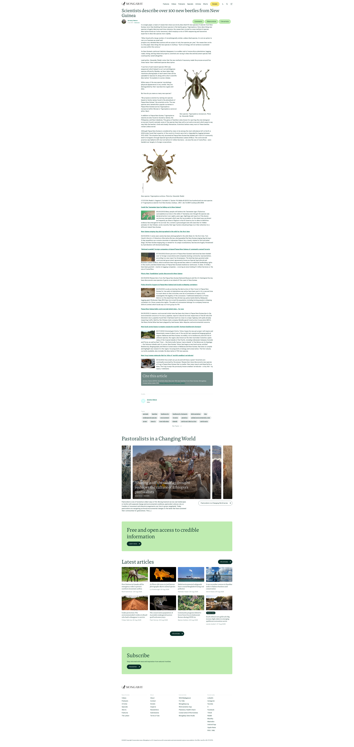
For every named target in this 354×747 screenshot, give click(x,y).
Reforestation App (185, 707)
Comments (198, 21)
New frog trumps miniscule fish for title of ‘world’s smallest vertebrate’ (167, 355)
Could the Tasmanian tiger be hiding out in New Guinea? (161, 207)
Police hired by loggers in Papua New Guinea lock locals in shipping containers (169, 285)
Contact (153, 701)
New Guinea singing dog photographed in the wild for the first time (165, 231)
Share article (211, 21)
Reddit (209, 716)
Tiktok (209, 713)
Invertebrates (164, 421)
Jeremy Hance (133, 20)
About (152, 698)
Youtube (210, 704)
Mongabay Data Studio (187, 716)
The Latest (125, 716)
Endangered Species (150, 418)
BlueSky (210, 719)
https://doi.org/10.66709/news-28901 (172, 383)
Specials (190, 4)
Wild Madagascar (185, 698)
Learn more (133, 544)
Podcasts (181, 4)
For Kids (182, 701)
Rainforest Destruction (188, 421)
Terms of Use (154, 716)
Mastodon (210, 721)
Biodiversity (165, 414)
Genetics (185, 418)
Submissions (154, 713)
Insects (153, 421)
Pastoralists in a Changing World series (214, 503)
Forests (175, 418)
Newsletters (154, 710)
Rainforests (204, 421)
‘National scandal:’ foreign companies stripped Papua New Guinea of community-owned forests (175, 249)
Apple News (211, 727)
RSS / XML (211, 730)
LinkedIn (210, 698)
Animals (145, 414)
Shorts (205, 4)
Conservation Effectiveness (188, 713)
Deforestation (196, 414)
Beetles (154, 414)
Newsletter (133, 667)
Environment (164, 418)
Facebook (210, 710)
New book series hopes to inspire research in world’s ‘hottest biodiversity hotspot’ (171, 327)
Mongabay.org (184, 704)
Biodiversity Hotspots (180, 414)
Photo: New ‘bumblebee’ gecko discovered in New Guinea (161, 273)
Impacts (153, 707)
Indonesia (136, 22)
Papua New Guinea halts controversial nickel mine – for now (162, 309)
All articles (224, 562)
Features (166, 4)
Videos (173, 4)
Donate (214, 4)
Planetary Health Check (187, 710)
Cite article (225, 21)
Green (145, 421)
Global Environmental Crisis (200, 418)
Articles (198, 4)
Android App (211, 724)
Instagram (211, 701)
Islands (174, 421)
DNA (205, 414)
